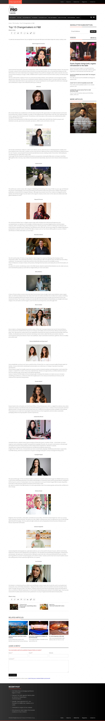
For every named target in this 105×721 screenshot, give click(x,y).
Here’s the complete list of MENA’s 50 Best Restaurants (38, 637)
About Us (68, 2)
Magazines (84, 2)
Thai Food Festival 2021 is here (56, 605)
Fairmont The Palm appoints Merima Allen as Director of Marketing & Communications (23, 697)
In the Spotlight (43, 17)
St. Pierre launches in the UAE (56, 636)
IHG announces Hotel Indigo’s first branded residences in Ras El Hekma (23, 711)
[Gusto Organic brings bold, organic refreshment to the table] (83, 51)
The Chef (19, 17)
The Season (34, 17)
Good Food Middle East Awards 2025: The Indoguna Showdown (82, 75)
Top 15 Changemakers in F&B (25, 27)
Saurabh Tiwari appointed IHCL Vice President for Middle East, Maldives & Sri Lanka (23, 703)
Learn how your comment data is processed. (39, 678)
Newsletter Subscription (81, 25)
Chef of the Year (62, 17)
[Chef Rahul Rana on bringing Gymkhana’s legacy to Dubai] (83, 118)
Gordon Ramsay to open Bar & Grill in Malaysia (17, 637)
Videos (74, 58)
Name (10, 653)
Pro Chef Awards (52, 17)
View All (94, 38)
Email (30, 653)
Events (78, 17)
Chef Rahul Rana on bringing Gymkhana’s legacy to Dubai (83, 123)
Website (51, 653)
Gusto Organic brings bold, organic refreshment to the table (83, 65)
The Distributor (27, 17)
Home (62, 2)
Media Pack (76, 2)
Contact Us (92, 2)
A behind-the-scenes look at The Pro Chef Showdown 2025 (80, 90)
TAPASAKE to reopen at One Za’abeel (22, 707)
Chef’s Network (71, 17)
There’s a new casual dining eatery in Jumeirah (27, 606)
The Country (12, 17)
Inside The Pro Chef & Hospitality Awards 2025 (81, 82)
